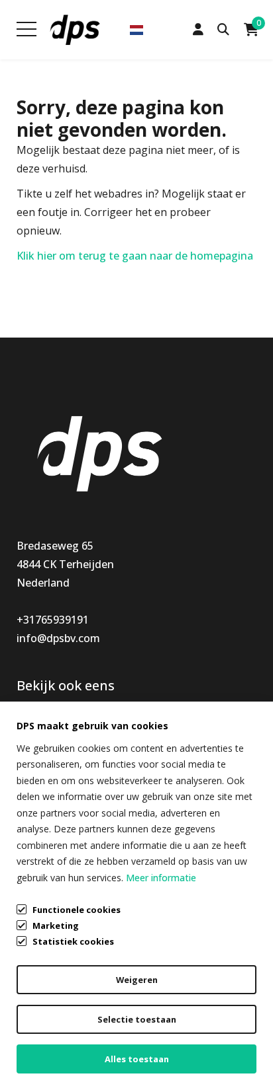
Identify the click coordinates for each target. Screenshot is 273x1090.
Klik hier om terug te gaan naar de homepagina (135, 255)
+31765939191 (53, 619)
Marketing (55, 925)
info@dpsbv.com (58, 638)
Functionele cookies (76, 910)
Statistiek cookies (73, 941)
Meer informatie (161, 877)
